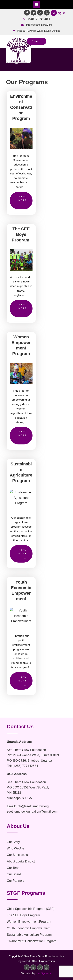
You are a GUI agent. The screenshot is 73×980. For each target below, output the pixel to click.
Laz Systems (44, 973)
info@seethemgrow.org (39, 24)
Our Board (14, 874)
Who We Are (15, 848)
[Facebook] (27, 13)
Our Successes (17, 854)
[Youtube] (47, 13)
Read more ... (22, 200)
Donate (36, 41)
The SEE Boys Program (21, 234)
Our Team (13, 867)
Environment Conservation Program (21, 107)
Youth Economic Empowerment (28, 928)
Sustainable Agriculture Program (29, 934)
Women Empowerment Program (29, 921)
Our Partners (15, 880)
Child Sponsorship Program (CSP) (31, 908)
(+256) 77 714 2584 (39, 18)
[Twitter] (33, 13)
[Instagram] (40, 13)
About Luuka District (21, 861)
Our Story (13, 842)
